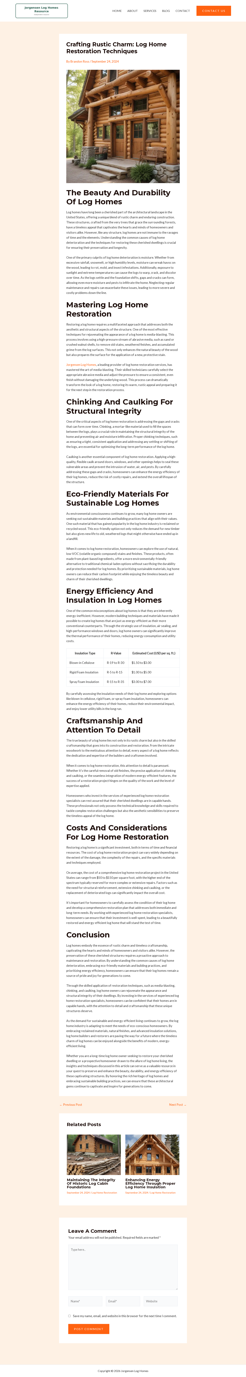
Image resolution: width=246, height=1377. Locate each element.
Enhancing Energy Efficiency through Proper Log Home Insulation (150, 1183)
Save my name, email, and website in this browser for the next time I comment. (125, 1316)
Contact (183, 10)
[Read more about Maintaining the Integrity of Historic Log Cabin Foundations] (94, 1154)
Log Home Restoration (104, 1192)
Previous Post (70, 1104)
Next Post (178, 1104)
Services (150, 10)
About (132, 10)
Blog (166, 10)
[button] (213, 11)
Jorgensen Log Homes (81, 365)
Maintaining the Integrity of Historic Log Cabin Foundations (91, 1183)
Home (117, 10)
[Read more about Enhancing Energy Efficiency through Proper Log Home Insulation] (152, 1154)
